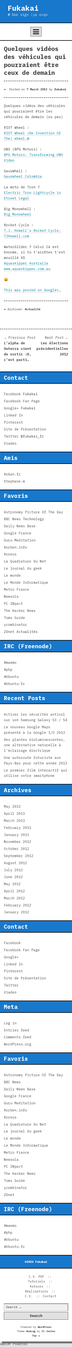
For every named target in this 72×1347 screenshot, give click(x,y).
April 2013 (14, 813)
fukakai (60, 89)
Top (36, 1335)
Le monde (12, 575)
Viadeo (10, 443)
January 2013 (16, 835)
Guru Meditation (20, 540)
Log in (10, 1023)
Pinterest (13, 422)
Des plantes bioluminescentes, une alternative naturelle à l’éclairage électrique (34, 745)
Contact (49, 1296)
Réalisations (36, 1291)
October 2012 (16, 849)
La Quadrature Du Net (25, 561)
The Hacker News (20, 610)
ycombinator (15, 624)
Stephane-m (14, 481)
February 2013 (17, 827)
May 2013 (12, 806)
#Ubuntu (11, 676)
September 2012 (18, 856)
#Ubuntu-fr (14, 684)
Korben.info (15, 547)
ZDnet (9, 631)
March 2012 (14, 898)
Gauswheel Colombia (23, 176)
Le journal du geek (23, 568)
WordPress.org (17, 1044)
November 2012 (17, 841)
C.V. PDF (36, 1276)
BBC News (12, 519)
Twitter (11, 436)
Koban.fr (12, 474)
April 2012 (14, 891)
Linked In (13, 415)
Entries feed (16, 1030)
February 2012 (17, 905)
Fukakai (23, 8)
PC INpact (13, 603)
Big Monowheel (17, 214)
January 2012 (16, 912)
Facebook (12, 394)
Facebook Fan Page (22, 401)
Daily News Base (20, 526)
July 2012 (13, 870)
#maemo (10, 662)
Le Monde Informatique (26, 582)
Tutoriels (36, 1281)
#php (8, 669)
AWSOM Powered (13, 1344)
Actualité (32, 309)
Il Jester (48, 1331)
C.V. (29, 1296)
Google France (17, 533)
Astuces (36, 1286)
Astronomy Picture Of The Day (33, 512)
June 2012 (13, 877)
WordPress (44, 1327)
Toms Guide (14, 618)
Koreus (10, 554)
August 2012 (15, 863)
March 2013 (14, 820)
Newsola (11, 596)
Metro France (16, 589)
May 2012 (12, 884)
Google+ (11, 408)
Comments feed (17, 1037)
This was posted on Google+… (32, 290)
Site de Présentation (25, 429)
